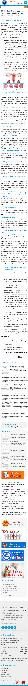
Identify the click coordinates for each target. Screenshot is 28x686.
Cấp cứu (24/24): (10, 640)
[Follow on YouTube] (15, 627)
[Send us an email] (8, 627)
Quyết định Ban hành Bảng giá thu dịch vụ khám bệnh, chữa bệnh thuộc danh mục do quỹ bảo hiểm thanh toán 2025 (13, 501)
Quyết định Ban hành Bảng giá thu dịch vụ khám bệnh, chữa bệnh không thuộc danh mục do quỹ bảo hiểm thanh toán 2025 (13, 508)
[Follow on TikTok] (5, 627)
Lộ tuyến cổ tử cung (6, 23)
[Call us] (11, 627)
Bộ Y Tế (5, 593)
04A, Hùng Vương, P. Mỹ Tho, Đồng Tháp (12, 638)
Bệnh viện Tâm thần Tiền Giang (11, 588)
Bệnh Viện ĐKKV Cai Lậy (10, 590)
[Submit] (25, 7)
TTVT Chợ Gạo (7, 595)
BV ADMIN (18, 15)
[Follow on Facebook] (2, 627)
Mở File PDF (23, 357)
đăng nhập (10, 427)
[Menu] (25, 2)
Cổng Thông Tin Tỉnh (8, 584)
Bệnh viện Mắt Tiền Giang (10, 586)
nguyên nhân (9, 103)
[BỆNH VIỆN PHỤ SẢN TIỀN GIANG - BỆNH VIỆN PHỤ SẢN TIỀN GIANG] (5, 2)
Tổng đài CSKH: (9, 642)
